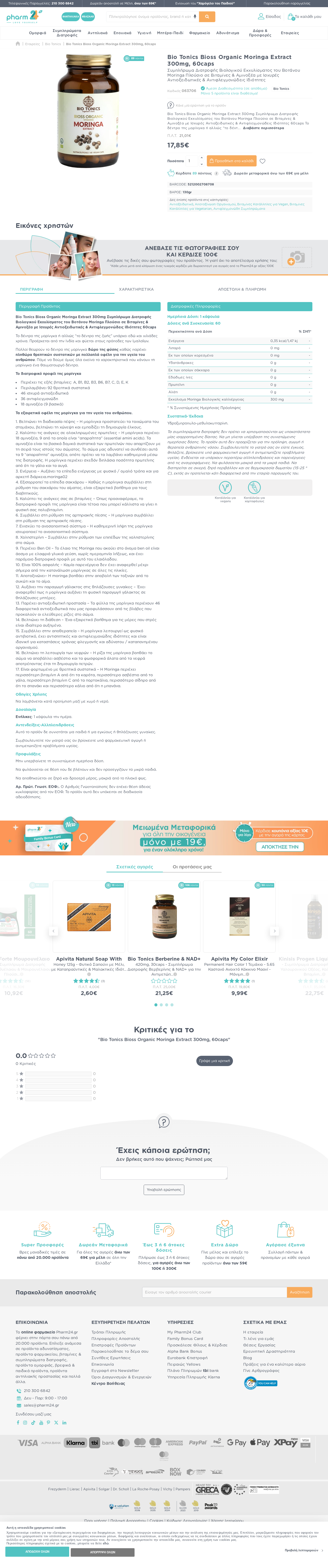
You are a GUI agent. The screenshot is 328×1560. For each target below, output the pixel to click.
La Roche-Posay (146, 1489)
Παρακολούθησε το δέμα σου (120, 1351)
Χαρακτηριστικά (136, 289)
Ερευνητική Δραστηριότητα (269, 1351)
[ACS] (216, 1471)
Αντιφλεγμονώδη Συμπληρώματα (239, 208)
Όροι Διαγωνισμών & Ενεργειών (121, 1377)
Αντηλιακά (98, 33)
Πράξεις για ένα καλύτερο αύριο (274, 1364)
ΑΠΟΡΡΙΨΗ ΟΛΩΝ (102, 1552)
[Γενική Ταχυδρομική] (132, 1471)
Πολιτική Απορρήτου (128, 1521)
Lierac (75, 1489)
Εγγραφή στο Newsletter (115, 1371)
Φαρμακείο (199, 33)
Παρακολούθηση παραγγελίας (287, 3)
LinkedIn (64, 1422)
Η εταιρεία (253, 1332)
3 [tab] (167, 1005)
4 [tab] (172, 1005)
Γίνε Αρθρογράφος (261, 1371)
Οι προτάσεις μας (192, 867)
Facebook (18, 1422)
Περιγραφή (31, 289)
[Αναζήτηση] (207, 16)
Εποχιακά (123, 33)
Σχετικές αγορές (134, 867)
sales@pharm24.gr (41, 1405)
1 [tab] (156, 1005)
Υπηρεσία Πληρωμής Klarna (193, 1377)
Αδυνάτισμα (227, 33)
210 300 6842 (37, 1391)
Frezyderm (57, 1489)
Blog (247, 1358)
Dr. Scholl (121, 1489)
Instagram (25, 1422)
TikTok (33, 1422)
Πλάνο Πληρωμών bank (193, 1371)
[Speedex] (155, 1471)
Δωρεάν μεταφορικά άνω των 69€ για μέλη (270, 173)
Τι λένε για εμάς (258, 1339)
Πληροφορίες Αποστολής (115, 1339)
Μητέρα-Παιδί (170, 33)
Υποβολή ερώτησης (164, 1190)
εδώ (106, 1543)
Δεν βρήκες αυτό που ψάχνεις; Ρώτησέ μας (164, 1159)
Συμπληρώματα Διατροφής (67, 33)
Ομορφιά (37, 33)
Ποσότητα (175, 161)
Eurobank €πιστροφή (187, 1358)
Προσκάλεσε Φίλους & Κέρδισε (197, 1345)
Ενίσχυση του (205, 3)
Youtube (41, 1422)
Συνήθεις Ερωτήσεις (111, 1358)
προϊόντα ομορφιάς (34, 1365)
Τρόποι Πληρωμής (108, 1332)
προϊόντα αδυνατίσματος (45, 1349)
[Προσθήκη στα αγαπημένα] (262, 161)
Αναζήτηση (299, 1292)
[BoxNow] (175, 1471)
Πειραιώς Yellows (183, 1364)
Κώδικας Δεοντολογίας (187, 1521)
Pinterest (49, 1422)
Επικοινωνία (102, 1364)
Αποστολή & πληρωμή (242, 289)
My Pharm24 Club (184, 1332)
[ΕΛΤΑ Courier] (111, 1471)
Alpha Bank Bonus (184, 1351)
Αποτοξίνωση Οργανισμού (215, 204)
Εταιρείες (290, 33)
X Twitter (56, 1422)
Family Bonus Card (185, 1339)
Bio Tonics (281, 88)
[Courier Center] (196, 1471)
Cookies (156, 1521)
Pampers (183, 1489)
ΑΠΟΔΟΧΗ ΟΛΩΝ (37, 1551)
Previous (53, 931)
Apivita (89, 1489)
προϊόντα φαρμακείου (36, 1354)
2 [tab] (161, 1005)
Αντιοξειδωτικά (181, 204)
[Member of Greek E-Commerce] (207, 1489)
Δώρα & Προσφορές (260, 33)
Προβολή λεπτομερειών (301, 1550)
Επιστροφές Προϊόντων (113, 1345)
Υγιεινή (144, 33)
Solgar (104, 1489)
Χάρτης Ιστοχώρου (227, 1521)
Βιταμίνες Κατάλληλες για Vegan (262, 204)
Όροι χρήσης (95, 1521)
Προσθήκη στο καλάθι (234, 161)
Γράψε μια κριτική (214, 1061)
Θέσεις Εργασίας (259, 1345)
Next (274, 931)
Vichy (167, 1489)
